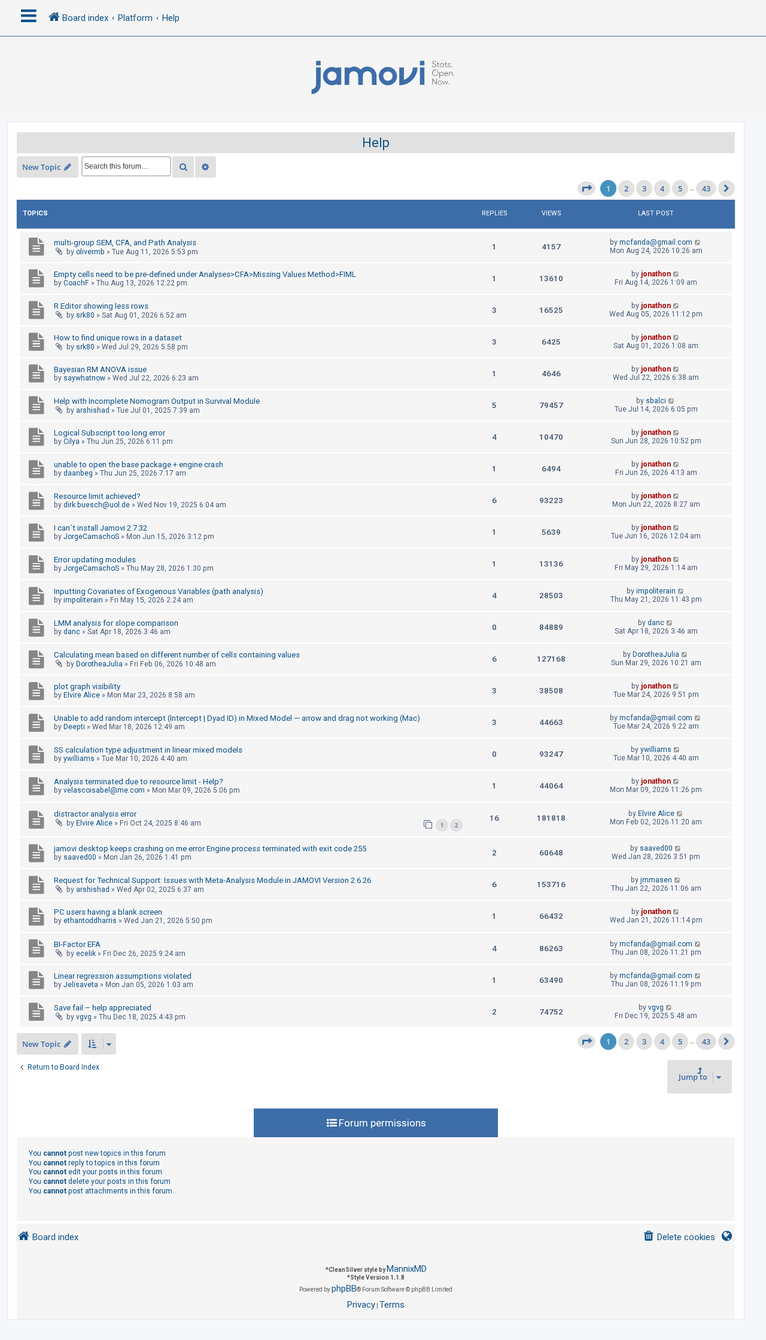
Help (376, 142)
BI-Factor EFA (77, 944)
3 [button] (644, 188)
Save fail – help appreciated (102, 1007)
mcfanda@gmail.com (655, 242)
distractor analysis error (95, 813)
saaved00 (79, 857)
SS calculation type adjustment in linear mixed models (148, 749)
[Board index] (383, 77)
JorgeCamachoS (91, 536)
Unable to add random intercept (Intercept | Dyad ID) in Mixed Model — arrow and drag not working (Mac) (237, 718)
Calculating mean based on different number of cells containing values (177, 654)
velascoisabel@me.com (104, 790)
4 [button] (662, 188)
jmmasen (656, 880)
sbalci (656, 401)
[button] (586, 188)
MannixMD (407, 1268)
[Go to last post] (698, 242)
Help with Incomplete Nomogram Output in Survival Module (157, 401)
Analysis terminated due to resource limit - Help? (138, 781)
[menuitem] (679, 1237)
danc (71, 632)
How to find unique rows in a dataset (118, 337)
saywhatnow (84, 378)
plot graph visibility (87, 686)
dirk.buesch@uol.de (96, 505)
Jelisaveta (80, 984)
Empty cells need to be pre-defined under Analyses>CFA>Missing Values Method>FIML (205, 274)
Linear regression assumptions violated (123, 976)
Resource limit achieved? (97, 496)
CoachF (76, 283)
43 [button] (706, 188)
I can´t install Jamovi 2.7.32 (100, 527)
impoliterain (83, 600)
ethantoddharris (90, 920)
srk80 (85, 315)
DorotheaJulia (99, 664)
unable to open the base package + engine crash (138, 464)
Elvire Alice (81, 695)
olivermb (90, 252)
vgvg (84, 1017)
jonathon (656, 274)
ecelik (86, 953)
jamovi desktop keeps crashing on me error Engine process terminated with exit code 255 (210, 848)
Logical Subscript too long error (109, 432)
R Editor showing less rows (101, 306)
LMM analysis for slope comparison (116, 623)
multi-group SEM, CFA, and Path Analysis (125, 242)
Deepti (74, 727)
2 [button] (626, 188)
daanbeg (78, 473)
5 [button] (680, 188)
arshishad (93, 410)
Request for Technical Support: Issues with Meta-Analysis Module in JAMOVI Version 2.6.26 (212, 880)
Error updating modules (95, 559)
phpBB (344, 1288)
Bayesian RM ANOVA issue (100, 369)
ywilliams (79, 758)
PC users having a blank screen (108, 911)
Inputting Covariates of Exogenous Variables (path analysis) (158, 591)
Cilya (71, 441)
